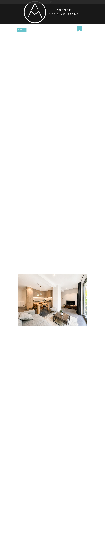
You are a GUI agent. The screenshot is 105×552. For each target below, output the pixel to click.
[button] (86, 27)
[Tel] (81, 2)
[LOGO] (51, 2)
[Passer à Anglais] (85, 2)
